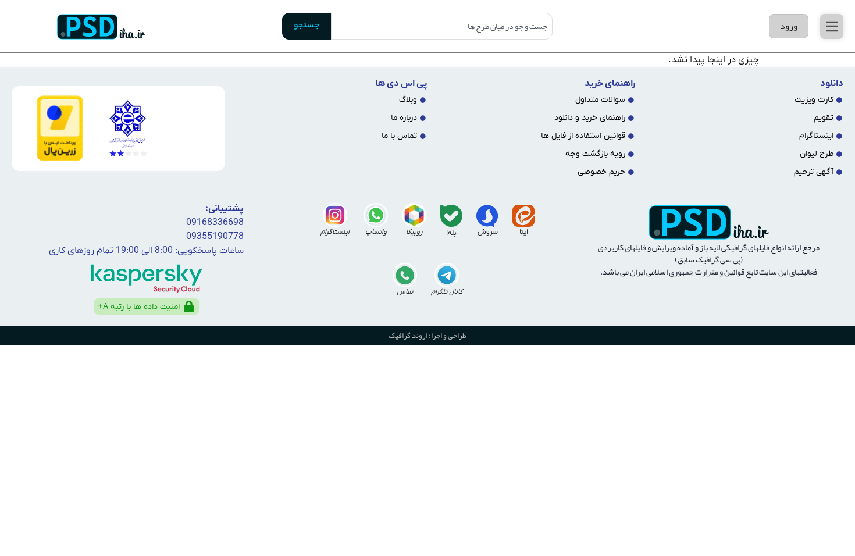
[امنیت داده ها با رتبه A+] (189, 306)
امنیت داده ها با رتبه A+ (139, 306)
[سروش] (487, 216)
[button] (831, 26)
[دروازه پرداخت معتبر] (52, 128)
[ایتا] (523, 216)
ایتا (523, 232)
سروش (488, 232)
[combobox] (442, 26)
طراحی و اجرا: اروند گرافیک (427, 335)
